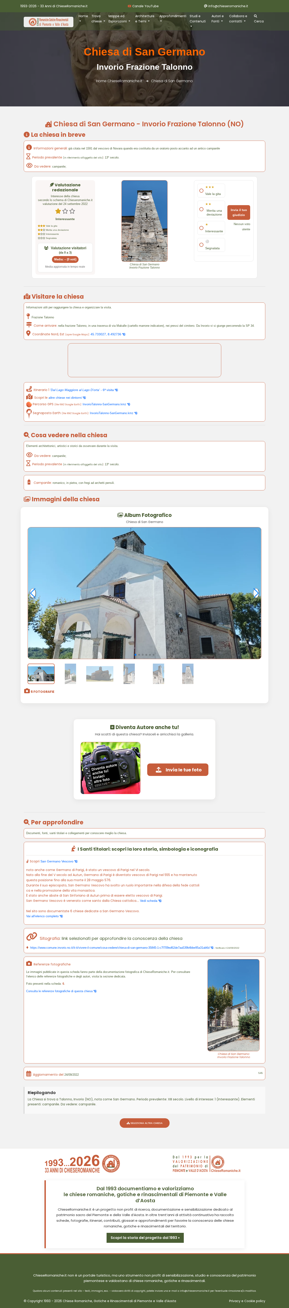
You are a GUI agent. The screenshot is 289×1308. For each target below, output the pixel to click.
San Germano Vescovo (57, 861)
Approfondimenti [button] (172, 16)
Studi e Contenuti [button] (198, 19)
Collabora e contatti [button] (238, 19)
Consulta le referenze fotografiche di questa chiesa (59, 991)
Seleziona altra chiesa (146, 1123)
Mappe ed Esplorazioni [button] (118, 19)
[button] (135, 655)
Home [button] (83, 16)
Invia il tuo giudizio (239, 212)
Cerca (259, 21)
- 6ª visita (82, 390)
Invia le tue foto (184, 770)
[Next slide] (256, 593)
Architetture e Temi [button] (144, 19)
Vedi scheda (149, 900)
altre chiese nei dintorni (66, 397)
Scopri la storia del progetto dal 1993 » (145, 1237)
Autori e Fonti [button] (218, 19)
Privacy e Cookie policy (247, 1301)
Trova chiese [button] (97, 19)
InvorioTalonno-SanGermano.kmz (105, 404)
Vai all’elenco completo (43, 916)
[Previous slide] (33, 593)
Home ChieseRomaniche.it (119, 81)
